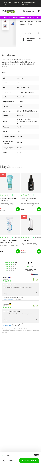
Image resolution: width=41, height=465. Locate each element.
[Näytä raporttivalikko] (36, 293)
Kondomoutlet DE (8, 325)
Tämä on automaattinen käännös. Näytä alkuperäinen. (18, 287)
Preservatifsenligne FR (9, 299)
